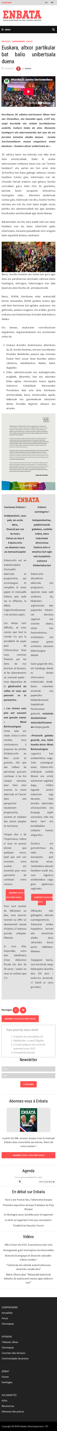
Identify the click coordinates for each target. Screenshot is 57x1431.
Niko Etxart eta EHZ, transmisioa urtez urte (28, 1244)
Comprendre (18, 41)
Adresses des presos (13, 1411)
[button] (20, 1181)
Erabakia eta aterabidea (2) (28, 1036)
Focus (29, 41)
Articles (6, 41)
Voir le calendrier (46, 1181)
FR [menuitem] (52, 2)
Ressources (8, 1406)
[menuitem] (47, 2)
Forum (5, 1376)
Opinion (7, 1336)
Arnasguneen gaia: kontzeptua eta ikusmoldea (28, 1250)
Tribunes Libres (10, 1342)
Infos (4, 1400)
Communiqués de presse (15, 1358)
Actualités (7, 1312)
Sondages (7, 1382)
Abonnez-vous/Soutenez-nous (20, 1018)
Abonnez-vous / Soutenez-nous (15, 895)
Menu (8, 29)
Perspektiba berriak (24, 1052)
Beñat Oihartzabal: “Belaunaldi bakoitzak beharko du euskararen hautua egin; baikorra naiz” (28, 1278)
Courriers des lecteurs (13, 1353)
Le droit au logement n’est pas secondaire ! (28, 1220)
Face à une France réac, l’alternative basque (28, 1199)
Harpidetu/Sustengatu (43, 899)
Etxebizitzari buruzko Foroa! (28, 1225)
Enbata (28, 68)
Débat (5, 1371)
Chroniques (8, 1323)
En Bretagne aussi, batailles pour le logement (28, 1214)
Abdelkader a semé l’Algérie (28, 1040)
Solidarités (9, 1395)
